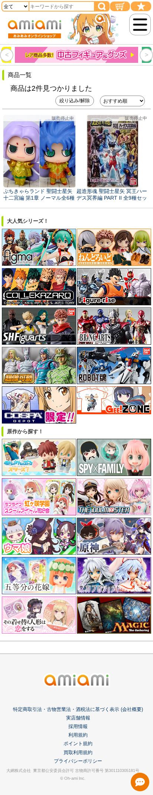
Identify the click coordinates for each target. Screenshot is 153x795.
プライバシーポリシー (78, 761)
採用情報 (78, 726)
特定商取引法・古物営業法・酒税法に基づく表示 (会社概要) (78, 709)
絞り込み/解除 (74, 100)
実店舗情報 (78, 718)
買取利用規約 (78, 752)
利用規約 (78, 735)
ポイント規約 (78, 743)
